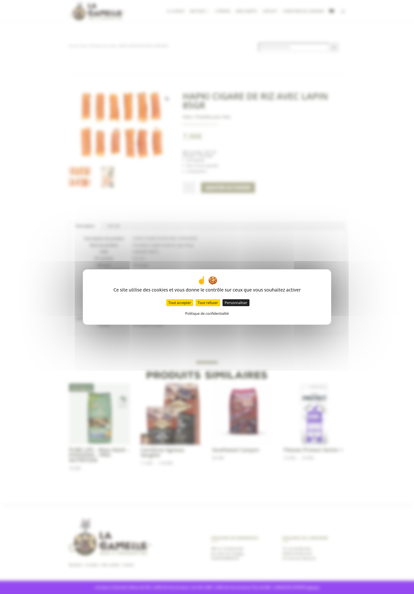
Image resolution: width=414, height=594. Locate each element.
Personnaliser (236, 302)
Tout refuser (208, 302)
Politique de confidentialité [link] (207, 313)
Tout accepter (179, 302)
